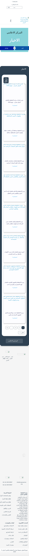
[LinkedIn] (12, 12)
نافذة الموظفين (15, 4)
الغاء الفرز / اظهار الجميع (6, 80)
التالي (22, 332)
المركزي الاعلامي (13, 341)
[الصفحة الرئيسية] (24, 20)
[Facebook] (17, 12)
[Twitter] (15, 12)
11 (7, 327)
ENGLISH (15, 1)
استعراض (15, 105)
